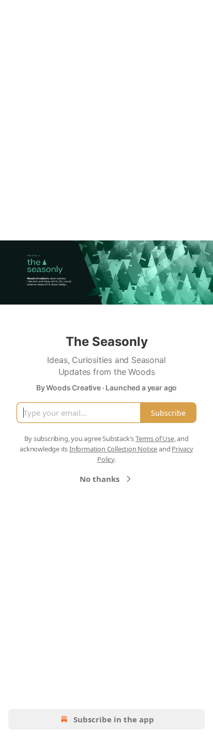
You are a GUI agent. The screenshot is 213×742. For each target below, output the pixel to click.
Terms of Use (154, 438)
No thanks (99, 479)
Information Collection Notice (113, 448)
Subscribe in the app (113, 719)
